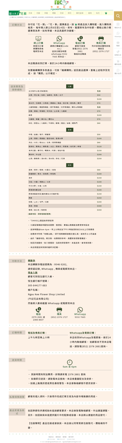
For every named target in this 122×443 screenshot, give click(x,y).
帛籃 (46, 13)
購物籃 (64, 437)
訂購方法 (13, 17)
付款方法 (27, 17)
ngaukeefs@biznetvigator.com (71, 442)
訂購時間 (34, 17)
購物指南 (58, 437)
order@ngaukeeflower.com (53, 442)
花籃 (38, 13)
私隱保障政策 (49, 17)
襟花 (69, 13)
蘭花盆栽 (79, 13)
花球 (62, 13)
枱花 (98, 13)
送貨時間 (41, 17)
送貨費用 (20, 17)
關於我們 (71, 437)
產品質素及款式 (60, 17)
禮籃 (54, 13)
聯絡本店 (51, 437)
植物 (90, 13)
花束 (30, 13)
